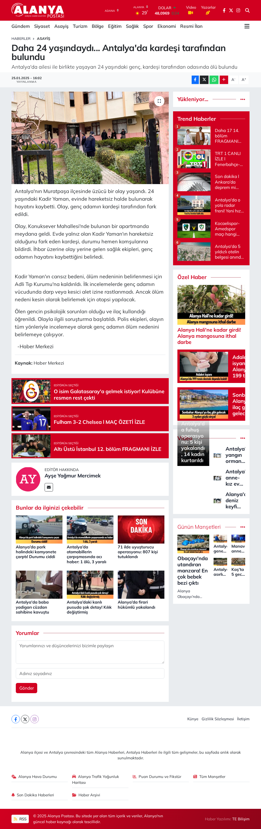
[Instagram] (34, 719)
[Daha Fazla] (224, 80)
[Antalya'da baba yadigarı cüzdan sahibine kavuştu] (39, 584)
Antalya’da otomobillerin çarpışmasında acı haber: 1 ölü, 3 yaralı (86, 554)
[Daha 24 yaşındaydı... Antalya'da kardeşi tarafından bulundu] (90, 138)
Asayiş (61, 26)
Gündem (20, 26)
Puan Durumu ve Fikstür (160, 776)
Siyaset (42, 26)
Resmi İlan (191, 26)
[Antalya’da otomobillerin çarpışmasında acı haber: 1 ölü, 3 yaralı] (90, 529)
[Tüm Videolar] (242, 438)
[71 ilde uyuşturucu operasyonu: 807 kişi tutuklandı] (141, 529)
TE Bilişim (241, 818)
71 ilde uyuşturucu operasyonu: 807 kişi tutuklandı (138, 551)
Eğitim (115, 26)
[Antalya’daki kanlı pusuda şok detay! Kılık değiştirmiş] (90, 584)
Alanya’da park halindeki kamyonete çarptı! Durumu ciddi (36, 551)
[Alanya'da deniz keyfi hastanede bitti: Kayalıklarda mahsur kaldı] (217, 500)
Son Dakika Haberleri (35, 794)
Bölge (98, 26)
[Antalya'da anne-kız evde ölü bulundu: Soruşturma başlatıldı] (217, 477)
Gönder (26, 688)
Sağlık (132, 26)
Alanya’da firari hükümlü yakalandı (136, 604)
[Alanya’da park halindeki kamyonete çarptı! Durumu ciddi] (39, 529)
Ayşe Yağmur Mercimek (73, 475)
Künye (192, 718)
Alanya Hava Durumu (37, 776)
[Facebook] (15, 719)
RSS (22, 818)
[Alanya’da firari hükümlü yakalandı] (141, 584)
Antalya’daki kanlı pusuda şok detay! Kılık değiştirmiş (89, 606)
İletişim (243, 718)
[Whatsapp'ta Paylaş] (214, 80)
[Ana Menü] (247, 26)
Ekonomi (167, 26)
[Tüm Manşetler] (242, 527)
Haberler (21, 38)
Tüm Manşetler (212, 776)
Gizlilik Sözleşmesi (218, 718)
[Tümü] (242, 99)
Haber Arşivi (89, 794)
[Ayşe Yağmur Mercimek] (28, 478)
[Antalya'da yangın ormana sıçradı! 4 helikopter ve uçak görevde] (217, 455)
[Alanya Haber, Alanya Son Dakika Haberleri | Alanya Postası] (38, 10)
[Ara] (247, 10)
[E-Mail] (49, 487)
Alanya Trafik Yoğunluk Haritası (95, 779)
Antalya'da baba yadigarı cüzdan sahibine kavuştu (32, 606)
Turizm (80, 26)
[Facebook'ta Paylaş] (195, 80)
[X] (25, 719)
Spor (148, 26)
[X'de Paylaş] (204, 80)
